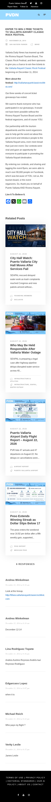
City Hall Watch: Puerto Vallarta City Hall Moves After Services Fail (23, 263)
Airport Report (21, 466)
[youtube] (36, 3)
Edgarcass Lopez (16, 683)
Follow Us (24, 7)
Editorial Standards (21, 781)
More (37, 44)
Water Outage (16, 387)
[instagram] (41, 3)
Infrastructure (21, 384)
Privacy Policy (35, 778)
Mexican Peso (20, 550)
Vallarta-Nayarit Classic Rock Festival (27, 68)
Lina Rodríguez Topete (19, 648)
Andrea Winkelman (17, 580)
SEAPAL (33, 384)
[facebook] (26, 3)
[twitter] (31, 3)
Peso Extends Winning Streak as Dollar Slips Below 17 (25, 519)
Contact (38, 784)
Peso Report (20, 546)
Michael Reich (14, 713)
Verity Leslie (13, 744)
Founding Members (23, 296)
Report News (12, 7)
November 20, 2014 (17, 41)
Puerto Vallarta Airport (26, 470)
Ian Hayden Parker (18, 44)
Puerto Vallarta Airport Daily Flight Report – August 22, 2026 (24, 438)
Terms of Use (15, 778)
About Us (24, 784)
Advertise (34, 7)
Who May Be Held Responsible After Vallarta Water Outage (25, 349)
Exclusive (18, 300)
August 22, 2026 (18, 254)
